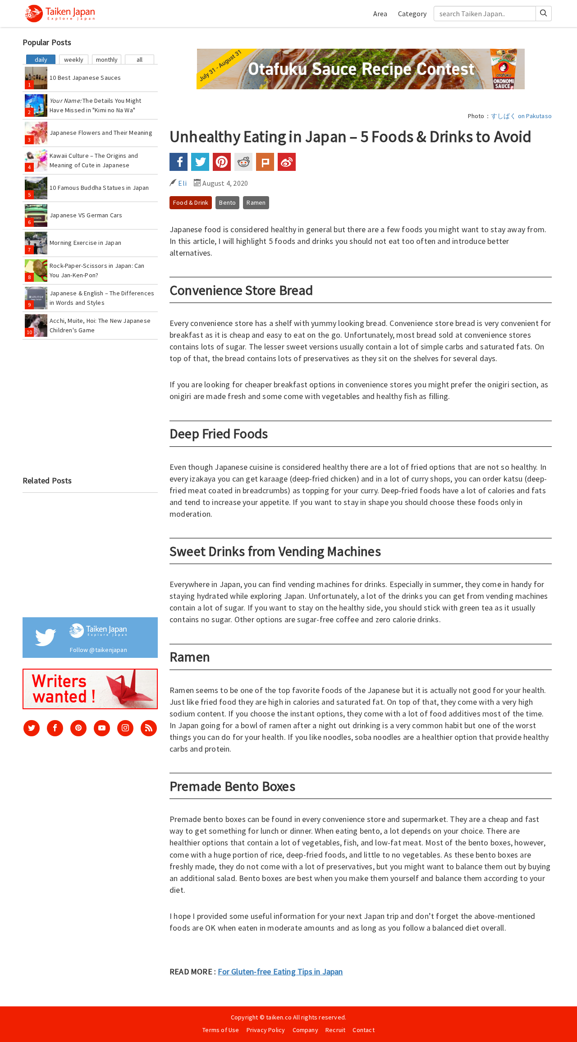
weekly (73, 59)
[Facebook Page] (55, 728)
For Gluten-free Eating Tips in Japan (280, 971)
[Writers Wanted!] (90, 688)
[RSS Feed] (149, 728)
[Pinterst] (78, 728)
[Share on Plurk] (265, 162)
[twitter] (31, 728)
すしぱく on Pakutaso (521, 116)
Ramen (256, 202)
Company (305, 1030)
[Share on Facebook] (178, 162)
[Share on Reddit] (243, 162)
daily (41, 59)
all (139, 59)
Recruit (335, 1030)
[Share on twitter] (200, 162)
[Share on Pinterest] (222, 162)
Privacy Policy (266, 1030)
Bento (227, 202)
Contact (363, 1030)
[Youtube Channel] (102, 728)
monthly (107, 59)
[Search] (544, 13)
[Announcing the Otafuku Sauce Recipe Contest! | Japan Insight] (361, 68)
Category (412, 13)
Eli (182, 183)
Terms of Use (220, 1030)
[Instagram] (125, 728)
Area (380, 13)
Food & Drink (190, 202)
